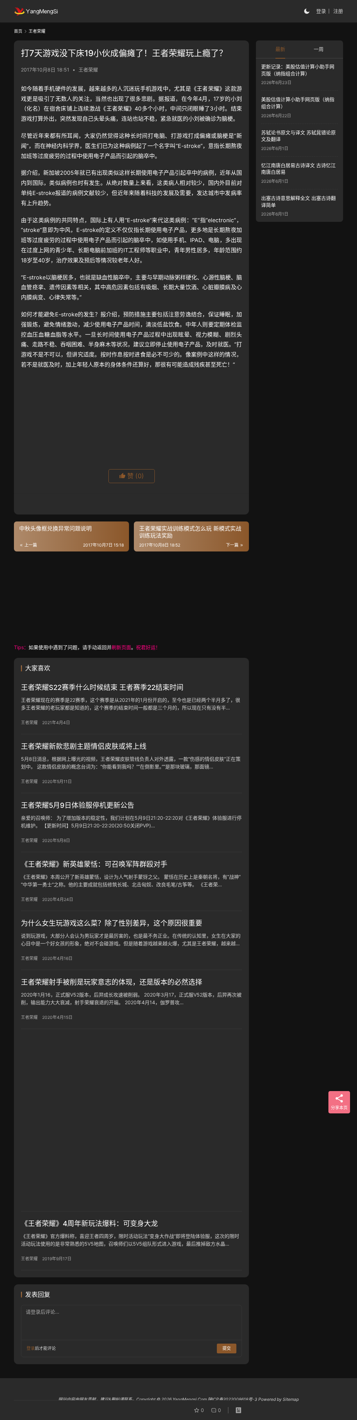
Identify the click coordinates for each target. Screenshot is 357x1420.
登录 (321, 11)
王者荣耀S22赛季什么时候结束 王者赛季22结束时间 (102, 687)
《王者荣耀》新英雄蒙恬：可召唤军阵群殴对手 (94, 864)
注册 (338, 11)
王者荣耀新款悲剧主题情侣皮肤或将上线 (83, 746)
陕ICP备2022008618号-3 (232, 1399)
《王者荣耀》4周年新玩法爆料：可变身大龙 (89, 1223)
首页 (18, 31)
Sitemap (291, 1399)
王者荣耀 (88, 70)
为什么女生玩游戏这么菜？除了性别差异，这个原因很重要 (111, 923)
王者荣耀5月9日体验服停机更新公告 (77, 805)
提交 (226, 1348)
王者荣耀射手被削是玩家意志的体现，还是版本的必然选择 (111, 982)
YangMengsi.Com (190, 1399)
